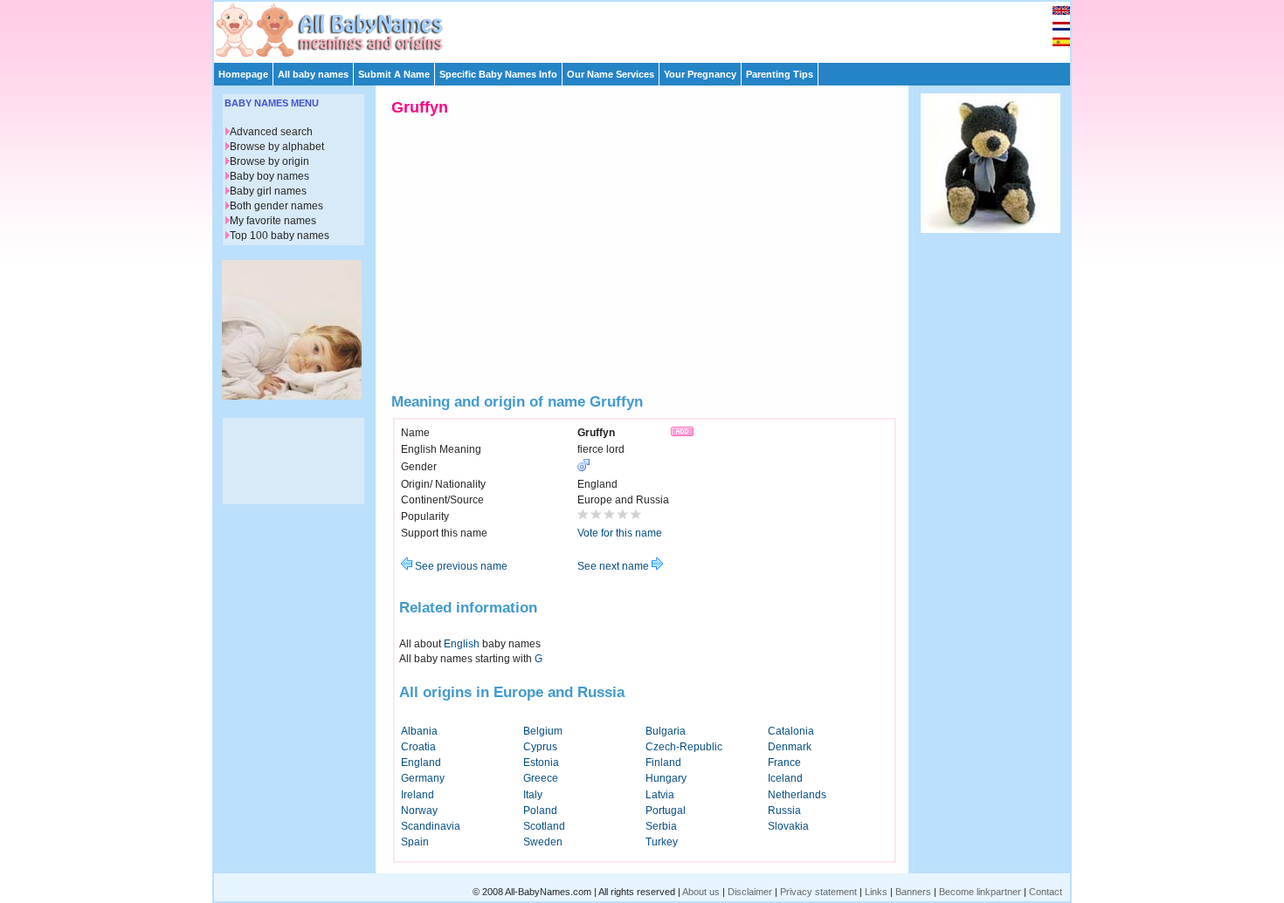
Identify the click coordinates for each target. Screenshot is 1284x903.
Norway (419, 810)
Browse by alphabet (277, 146)
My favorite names (273, 221)
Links (876, 891)
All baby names (313, 74)
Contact (1045, 891)
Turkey (661, 842)
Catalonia (791, 731)
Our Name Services (610, 74)
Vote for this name (619, 533)
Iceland (785, 778)
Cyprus (540, 747)
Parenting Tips (779, 74)
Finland (663, 762)
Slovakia (788, 826)
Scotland (544, 826)
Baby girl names (268, 191)
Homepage (243, 74)
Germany (423, 778)
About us (701, 891)
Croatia (418, 747)
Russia (784, 810)
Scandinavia (430, 826)
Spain (415, 842)
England (421, 762)
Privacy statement (818, 891)
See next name (614, 566)
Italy (532, 795)
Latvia (659, 795)
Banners (913, 891)
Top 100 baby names (279, 235)
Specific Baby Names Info (498, 74)
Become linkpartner (980, 891)
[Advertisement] (649, 28)
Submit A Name (394, 74)
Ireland (417, 795)
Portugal (665, 810)
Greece (540, 778)
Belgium (543, 731)
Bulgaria (665, 731)
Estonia (541, 762)
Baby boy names (269, 176)
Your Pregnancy (700, 74)
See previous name (459, 566)
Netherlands (797, 795)
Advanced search (271, 132)
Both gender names (276, 206)
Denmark (789, 747)
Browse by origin (269, 161)
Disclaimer (750, 891)
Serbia (661, 826)
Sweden (543, 842)
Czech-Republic (683, 747)
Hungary (666, 778)
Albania (419, 731)
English (462, 644)
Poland (540, 810)
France (784, 762)
